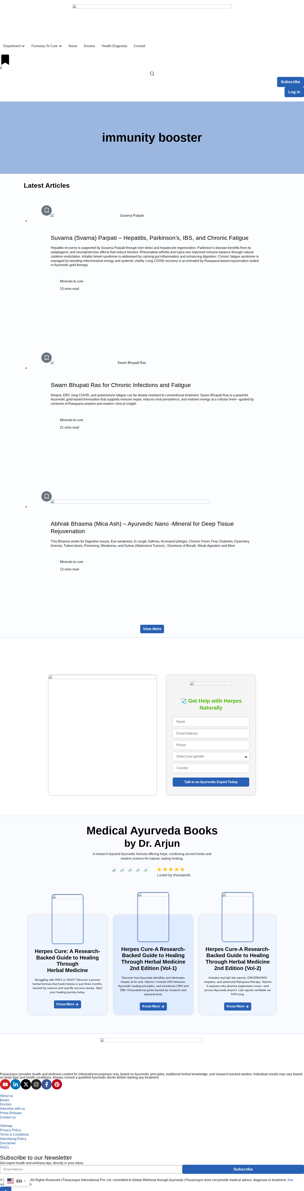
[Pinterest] (57, 1084)
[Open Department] (23, 46)
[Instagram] (36, 1084)
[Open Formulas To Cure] (60, 46)
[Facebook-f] (46, 1084)
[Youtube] (5, 1084)
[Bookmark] (46, 210)
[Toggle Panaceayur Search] (152, 73)
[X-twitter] (26, 1084)
